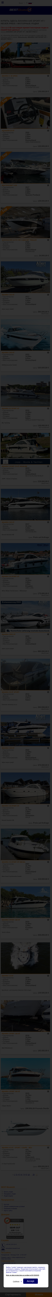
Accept (30, 1281)
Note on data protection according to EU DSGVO (22, 1275)
